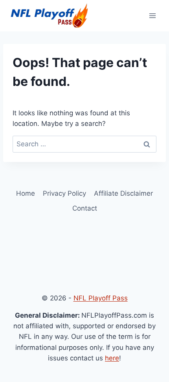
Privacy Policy (64, 193)
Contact (84, 208)
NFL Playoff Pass (100, 298)
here (112, 358)
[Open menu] (152, 15)
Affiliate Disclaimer (123, 193)
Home (25, 193)
